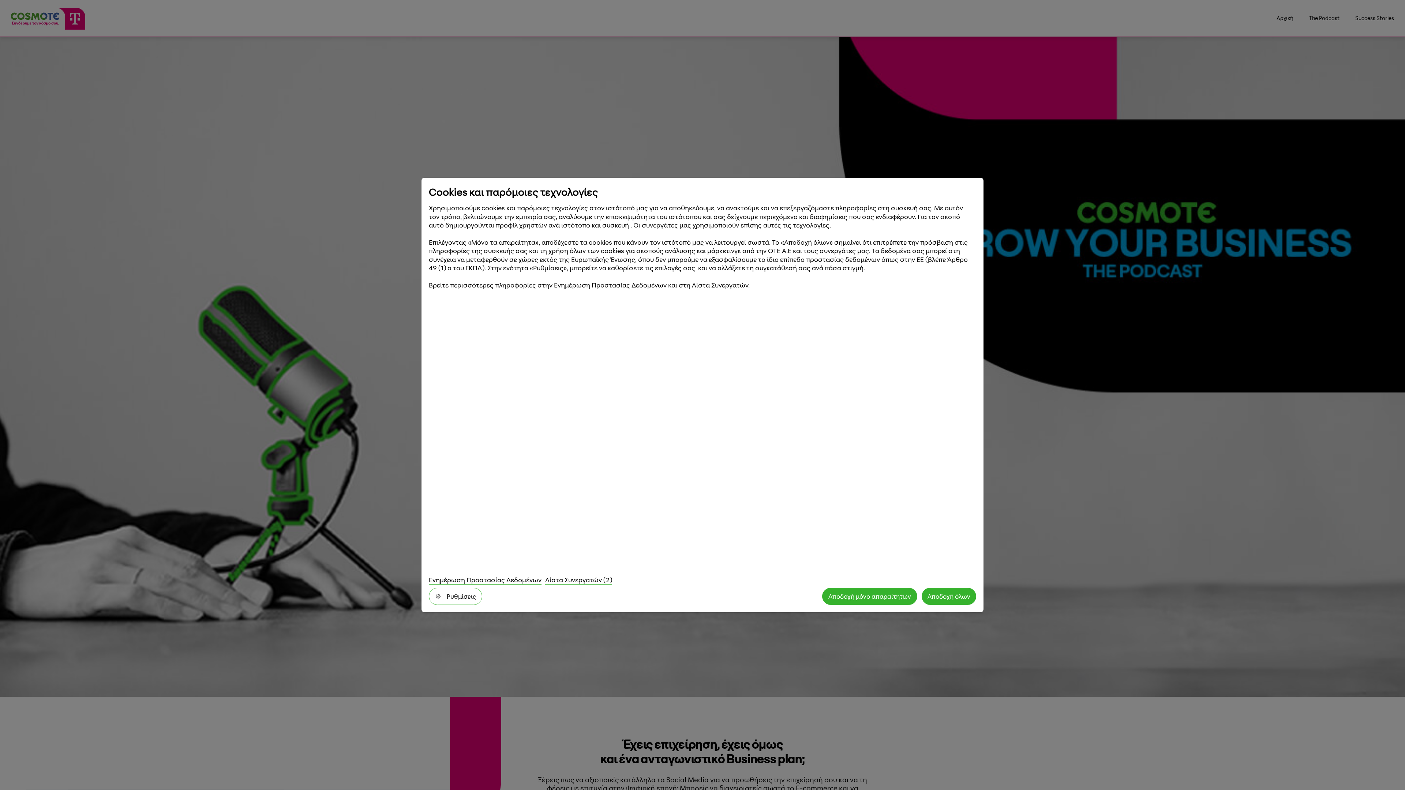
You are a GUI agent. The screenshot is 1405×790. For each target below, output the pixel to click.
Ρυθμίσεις (461, 596)
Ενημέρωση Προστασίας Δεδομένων (485, 580)
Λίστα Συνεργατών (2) (578, 580)
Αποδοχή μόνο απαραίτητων (869, 596)
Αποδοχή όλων (949, 596)
